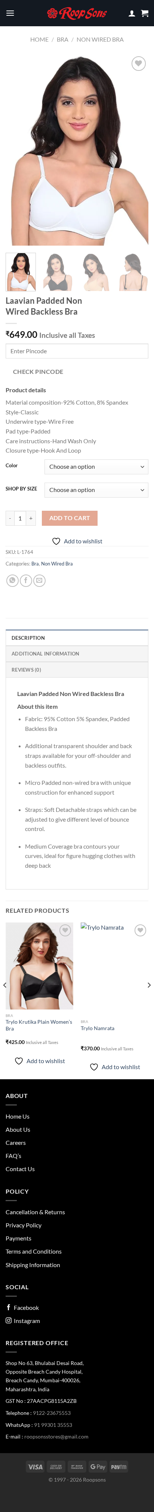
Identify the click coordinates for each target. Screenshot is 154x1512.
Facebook (25, 1307)
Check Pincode (38, 371)
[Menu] (10, 13)
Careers (16, 1142)
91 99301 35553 (53, 1425)
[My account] (132, 13)
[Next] (136, 150)
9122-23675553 (52, 1413)
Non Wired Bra (100, 39)
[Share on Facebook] (26, 580)
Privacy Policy (23, 1224)
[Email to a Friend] (39, 580)
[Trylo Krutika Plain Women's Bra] (39, 965)
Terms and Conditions (34, 1251)
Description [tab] (28, 638)
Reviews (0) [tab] (26, 670)
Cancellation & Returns (35, 1211)
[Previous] (18, 150)
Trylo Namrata (97, 1028)
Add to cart (69, 517)
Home (39, 39)
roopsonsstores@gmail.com (56, 1436)
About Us (18, 1129)
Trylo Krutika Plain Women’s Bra (39, 1025)
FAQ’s (13, 1155)
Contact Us (20, 1168)
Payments (18, 1238)
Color (12, 465)
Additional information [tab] (46, 654)
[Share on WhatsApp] (12, 580)
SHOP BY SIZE (21, 489)
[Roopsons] (77, 13)
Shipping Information (33, 1264)
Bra (62, 39)
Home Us (18, 1116)
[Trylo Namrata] (114, 968)
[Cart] (144, 13)
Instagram (26, 1320)
